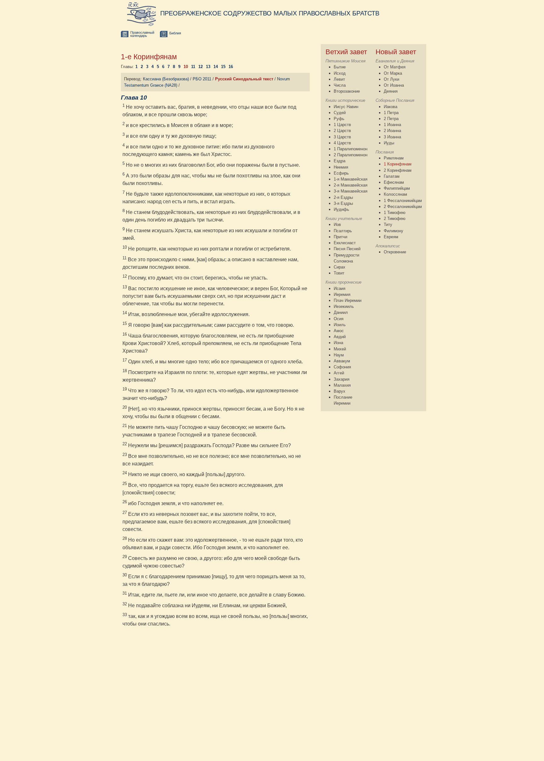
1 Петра (391, 112)
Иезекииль (344, 306)
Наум (339, 355)
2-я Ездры (343, 197)
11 (193, 66)
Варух (339, 391)
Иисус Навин (346, 106)
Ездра (339, 161)
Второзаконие (347, 91)
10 (186, 66)
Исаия (339, 288)
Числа (340, 85)
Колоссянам (395, 194)
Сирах (339, 267)
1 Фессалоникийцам (403, 200)
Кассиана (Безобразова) (166, 79)
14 (215, 66)
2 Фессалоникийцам (403, 206)
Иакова (390, 106)
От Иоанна (394, 85)
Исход (340, 73)
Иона (338, 342)
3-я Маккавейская (350, 191)
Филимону (393, 230)
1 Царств (342, 124)
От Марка (393, 73)
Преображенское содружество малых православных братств (269, 13)
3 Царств (342, 137)
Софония (342, 367)
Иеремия (342, 294)
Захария (341, 379)
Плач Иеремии (347, 300)
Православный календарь (142, 34)
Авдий (340, 336)
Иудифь (341, 209)
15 (223, 66)
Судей (340, 112)
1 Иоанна (392, 124)
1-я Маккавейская (350, 179)
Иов (337, 224)
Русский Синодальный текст (244, 79)
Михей (340, 349)
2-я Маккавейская (350, 185)
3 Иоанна (392, 137)
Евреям (391, 236)
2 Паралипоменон (350, 155)
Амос (339, 330)
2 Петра (391, 118)
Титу (388, 224)
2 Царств (342, 130)
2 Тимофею (394, 218)
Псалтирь (343, 230)
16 (231, 66)
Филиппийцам (397, 188)
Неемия (341, 167)
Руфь (339, 118)
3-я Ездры (343, 203)
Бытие (340, 67)
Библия (175, 33)
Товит (339, 273)
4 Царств (342, 143)
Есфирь (341, 173)
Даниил (341, 312)
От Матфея (394, 67)
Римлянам (394, 158)
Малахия (342, 385)
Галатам (392, 176)
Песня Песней (347, 248)
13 (208, 66)
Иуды (389, 143)
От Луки (391, 79)
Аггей (339, 373)
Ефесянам (394, 182)
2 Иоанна (392, 130)
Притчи (340, 236)
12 (200, 66)
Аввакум (342, 361)
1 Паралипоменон (350, 149)
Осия (338, 318)
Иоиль (340, 324)
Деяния (391, 91)
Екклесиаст (345, 242)
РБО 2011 (202, 79)
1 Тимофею (394, 212)
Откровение (395, 252)
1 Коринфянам (397, 164)
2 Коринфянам (397, 170)
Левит (339, 79)
